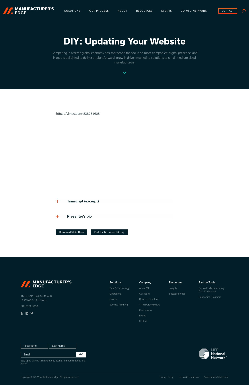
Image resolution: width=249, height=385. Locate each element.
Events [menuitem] (166, 11)
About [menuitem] (122, 11)
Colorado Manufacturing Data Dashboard (211, 290)
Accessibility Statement (216, 377)
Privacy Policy (166, 377)
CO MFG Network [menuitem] (194, 11)
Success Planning (119, 304)
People (113, 299)
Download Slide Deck (71, 232)
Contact (143, 321)
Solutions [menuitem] (72, 11)
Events (142, 315)
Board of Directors (148, 299)
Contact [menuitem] (228, 11)
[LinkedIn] (27, 312)
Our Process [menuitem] (99, 11)
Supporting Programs (210, 297)
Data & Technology (119, 288)
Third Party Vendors (149, 304)
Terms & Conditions (188, 377)
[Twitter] (31, 312)
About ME (144, 288)
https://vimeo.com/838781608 (78, 113)
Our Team (144, 294)
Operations (115, 294)
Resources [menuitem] (144, 11)
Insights (173, 288)
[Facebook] (22, 312)
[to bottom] (124, 73)
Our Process (145, 310)
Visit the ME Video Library (109, 232)
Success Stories (177, 294)
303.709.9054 (29, 306)
